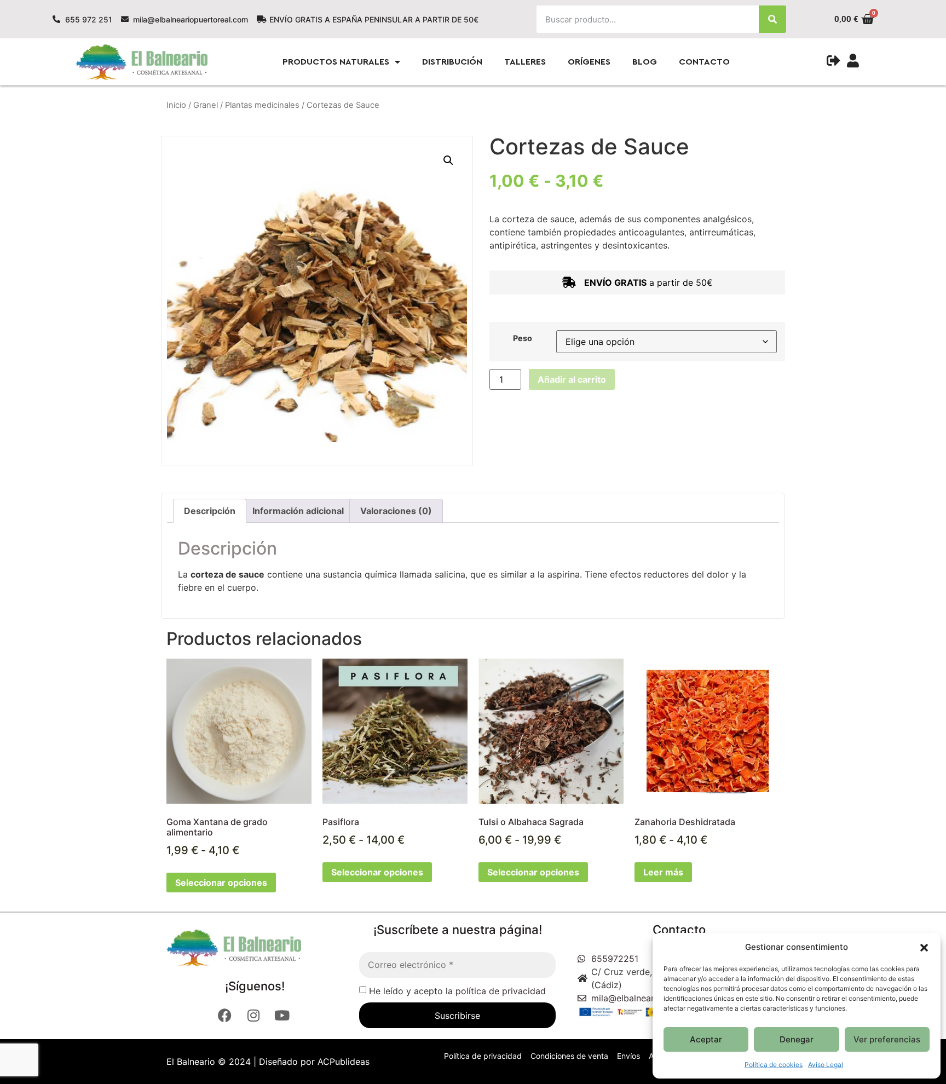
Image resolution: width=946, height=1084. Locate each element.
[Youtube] (283, 1015)
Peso (522, 338)
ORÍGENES (589, 61)
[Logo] (250, 947)
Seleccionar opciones (221, 882)
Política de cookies (774, 1064)
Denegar (797, 1039)
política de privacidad (500, 990)
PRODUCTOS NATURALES (335, 61)
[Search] (772, 19)
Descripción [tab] (209, 510)
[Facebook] (226, 1015)
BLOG (644, 61)
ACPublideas (344, 1061)
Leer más (663, 872)
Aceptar (706, 1039)
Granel (205, 105)
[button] (924, 947)
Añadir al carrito (572, 379)
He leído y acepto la (457, 990)
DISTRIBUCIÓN (452, 61)
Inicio (176, 105)
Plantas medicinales (262, 105)
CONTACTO (704, 61)
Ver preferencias (886, 1039)
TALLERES (525, 61)
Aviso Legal (825, 1064)
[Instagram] (254, 1015)
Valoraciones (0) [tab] (396, 510)
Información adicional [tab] (298, 510)
